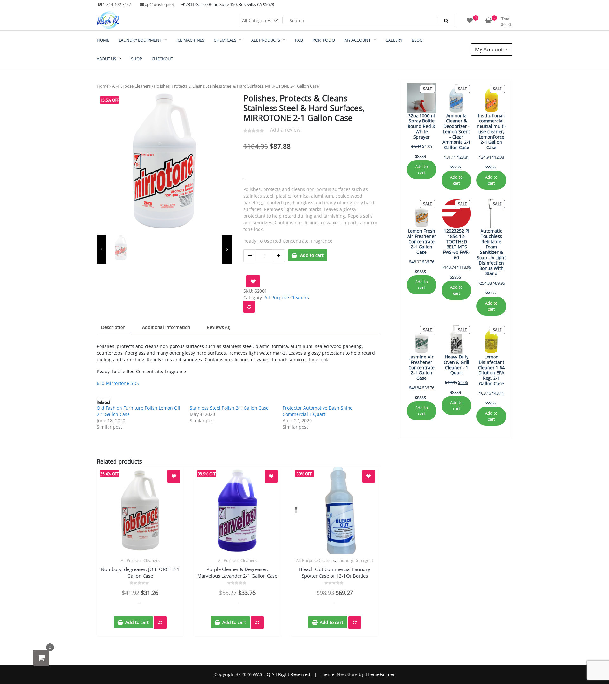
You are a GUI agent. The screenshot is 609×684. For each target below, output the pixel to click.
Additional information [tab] (166, 327)
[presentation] (101, 249)
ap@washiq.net (159, 4)
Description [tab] (113, 327)
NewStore (347, 674)
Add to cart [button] (137, 622)
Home (102, 86)
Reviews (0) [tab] (218, 327)
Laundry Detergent (355, 560)
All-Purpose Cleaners (131, 86)
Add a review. (286, 129)
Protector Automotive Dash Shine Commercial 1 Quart (318, 411)
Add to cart (312, 255)
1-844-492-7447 (116, 4)
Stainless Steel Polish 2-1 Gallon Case (229, 408)
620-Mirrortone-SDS (118, 383)
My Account (489, 49)
